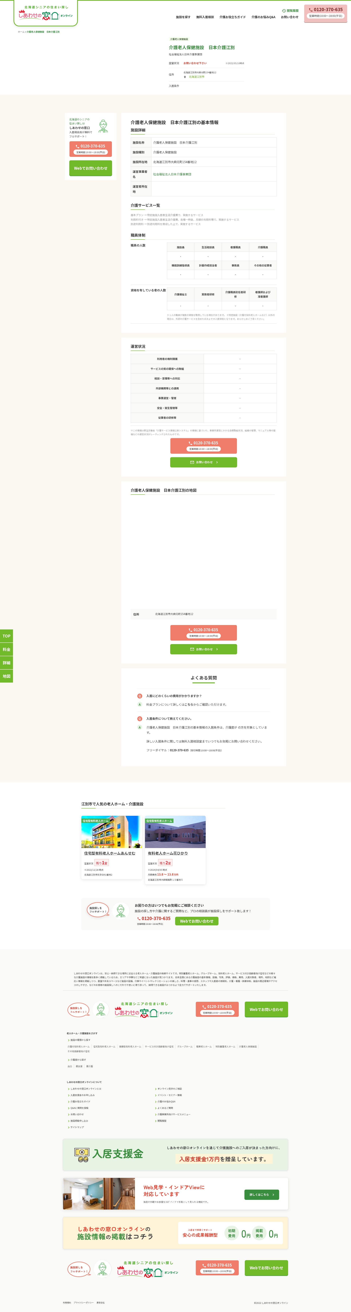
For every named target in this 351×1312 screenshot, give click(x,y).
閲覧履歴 (290, 10)
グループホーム (185, 1046)
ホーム (21, 31)
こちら (188, 704)
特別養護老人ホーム (225, 1046)
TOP (6, 636)
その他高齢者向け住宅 (79, 1051)
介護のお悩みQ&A (263, 17)
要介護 (89, 1066)
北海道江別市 (196, 76)
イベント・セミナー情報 (170, 1095)
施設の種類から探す (80, 1039)
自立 (70, 1066)
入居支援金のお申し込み (83, 1095)
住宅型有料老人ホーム (104, 1046)
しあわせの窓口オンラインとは (86, 1088)
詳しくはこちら (259, 1194)
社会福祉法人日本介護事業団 (185, 54)
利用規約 (67, 1302)
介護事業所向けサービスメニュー (174, 1114)
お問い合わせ (290, 17)
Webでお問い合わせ (90, 168)
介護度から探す (78, 1059)
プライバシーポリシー (84, 1302)
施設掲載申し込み (79, 1120)
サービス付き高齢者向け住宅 (159, 1046)
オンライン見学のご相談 (170, 1088)
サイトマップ (77, 1127)
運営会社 (101, 1302)
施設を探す (183, 17)
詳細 (6, 662)
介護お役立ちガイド (233, 17)
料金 (6, 649)
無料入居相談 (205, 17)
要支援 (79, 1066)
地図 (6, 676)
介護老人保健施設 (248, 1046)
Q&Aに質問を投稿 (79, 1107)
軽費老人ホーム (204, 1046)
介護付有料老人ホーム (79, 1046)
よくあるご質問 (165, 1107)
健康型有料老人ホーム (130, 1046)
